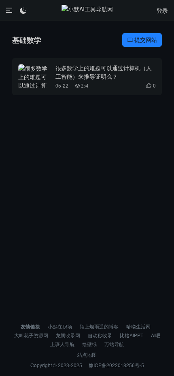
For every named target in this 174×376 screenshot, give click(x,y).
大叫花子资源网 (31, 335)
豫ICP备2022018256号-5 (116, 364)
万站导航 (114, 343)
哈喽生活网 (138, 326)
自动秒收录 (100, 335)
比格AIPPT (131, 335)
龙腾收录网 (68, 335)
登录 (162, 10)
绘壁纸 (89, 343)
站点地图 (87, 354)
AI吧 (155, 335)
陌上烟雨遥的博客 (99, 326)
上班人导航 (62, 343)
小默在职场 (60, 326)
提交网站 (142, 40)
